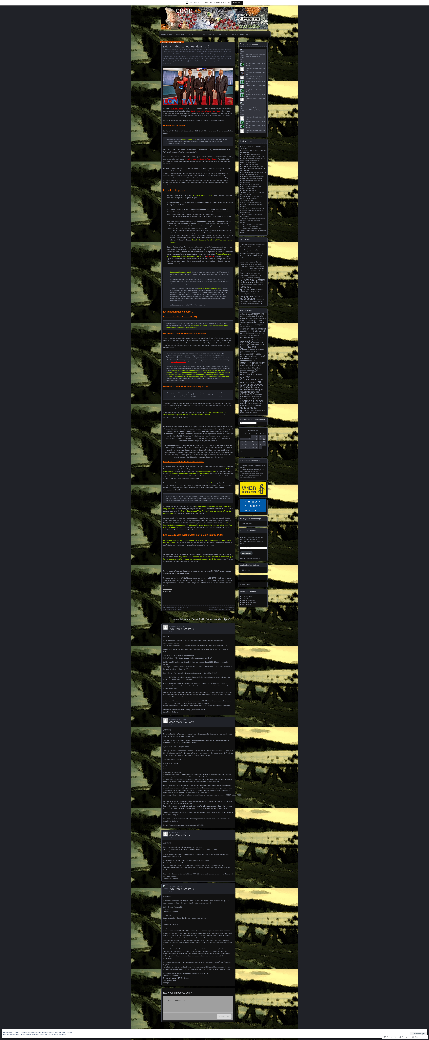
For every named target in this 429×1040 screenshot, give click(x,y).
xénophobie (251, 406)
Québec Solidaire (245, 399)
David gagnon (253, 326)
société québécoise (225, 49)
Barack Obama (244, 316)
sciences (243, 296)
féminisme (260, 340)
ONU (259, 273)
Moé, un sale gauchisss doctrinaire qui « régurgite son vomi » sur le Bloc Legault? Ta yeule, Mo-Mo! (253, 160)
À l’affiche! (193, 34)
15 (253, 442)
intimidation (256, 342)
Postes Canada (168, 61)
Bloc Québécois (197, 51)
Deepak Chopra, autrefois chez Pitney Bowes (201, 159)
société (249, 296)
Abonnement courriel (248, 530)
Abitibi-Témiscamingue (248, 244)
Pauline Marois (247, 389)
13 (246, 442)
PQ (251, 396)
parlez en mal (257, 275)
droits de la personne (249, 333)
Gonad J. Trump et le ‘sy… (254, 79)
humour (259, 262)
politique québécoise (247, 288)
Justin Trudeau (173, 56)
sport (263, 299)
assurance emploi (173, 51)
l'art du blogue (250, 266)
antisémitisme (258, 314)
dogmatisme (245, 329)
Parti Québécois (249, 387)
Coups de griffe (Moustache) (173, 34)
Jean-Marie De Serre (181, 628)
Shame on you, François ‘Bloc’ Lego (253, 156)
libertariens (253, 356)
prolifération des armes (180, 61)
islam (242, 264)
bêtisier (249, 247)
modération (255, 361)
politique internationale (246, 284)
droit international (179, 54)
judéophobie (244, 354)
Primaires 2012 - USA (251, 291)
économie (245, 303)
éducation (252, 303)
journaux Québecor (246, 352)
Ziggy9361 (249, 64)
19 (242, 444)
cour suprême (244, 326)
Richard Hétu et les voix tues (251, 154)
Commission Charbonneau (247, 324)
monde (253, 271)
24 (260, 444)
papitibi (170, 42)
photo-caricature (200, 49)
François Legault (252, 340)
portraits (243, 291)
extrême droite (252, 335)
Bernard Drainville (256, 316)
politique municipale (258, 284)
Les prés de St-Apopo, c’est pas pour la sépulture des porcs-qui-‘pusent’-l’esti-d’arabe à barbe (252, 210)
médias (247, 273)
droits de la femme (191, 54)
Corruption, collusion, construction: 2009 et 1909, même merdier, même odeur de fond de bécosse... (251, 476)
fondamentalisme (246, 338)
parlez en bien (250, 275)
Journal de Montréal (257, 350)
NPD (198, 58)
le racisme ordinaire (256, 269)
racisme (256, 398)
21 (249, 444)
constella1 (249, 72)
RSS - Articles (246, 584)
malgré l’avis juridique (178, 362)
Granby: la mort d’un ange (250, 164)
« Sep (242, 452)
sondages (258, 299)
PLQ (252, 394)
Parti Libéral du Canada (224, 58)
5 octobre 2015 (178, 42)
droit (254, 255)
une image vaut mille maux (256, 301)
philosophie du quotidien (253, 277)
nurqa (202, 58)
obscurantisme (249, 374)
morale (258, 271)
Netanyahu (243, 370)
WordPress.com (247, 604)
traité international (220, 61)
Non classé (254, 273)
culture (249, 255)
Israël (246, 264)
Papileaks (243, 275)
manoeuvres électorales (203, 56)
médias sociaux (245, 368)
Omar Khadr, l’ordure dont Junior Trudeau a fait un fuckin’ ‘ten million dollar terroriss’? (253, 231)
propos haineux (257, 396)
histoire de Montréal (254, 260)
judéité (260, 264)
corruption (259, 325)
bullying (252, 318)
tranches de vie (244, 301)
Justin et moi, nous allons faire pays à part (206, 111)
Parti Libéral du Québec (251, 383)
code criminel (257, 322)
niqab (176, 58)
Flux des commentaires (249, 602)
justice (243, 266)
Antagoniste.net (246, 314)
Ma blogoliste (208, 34)
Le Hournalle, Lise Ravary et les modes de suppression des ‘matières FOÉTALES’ (251, 198)
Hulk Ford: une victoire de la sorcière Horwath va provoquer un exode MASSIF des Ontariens (252, 168)
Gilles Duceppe (211, 54)
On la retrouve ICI (247, 524)
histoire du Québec (250, 262)
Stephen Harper (199, 61)
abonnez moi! (246, 553)
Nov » (246, 452)
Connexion (245, 598)
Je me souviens (253, 264)
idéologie (246, 342)
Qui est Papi (223, 34)
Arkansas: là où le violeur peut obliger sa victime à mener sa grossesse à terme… (252, 221)
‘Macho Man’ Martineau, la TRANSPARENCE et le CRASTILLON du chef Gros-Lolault (252, 192)
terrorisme (243, 403)
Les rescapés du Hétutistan (250, 184)
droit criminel (259, 331)
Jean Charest (248, 348)
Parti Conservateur (210, 58)
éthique (259, 303)
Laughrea (243, 356)
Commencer (237, 3)
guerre (255, 257)
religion (246, 294)
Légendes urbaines (246, 271)
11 (264, 439)
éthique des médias (185, 51)
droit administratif (168, 54)
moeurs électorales (226, 56)
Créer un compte (247, 596)
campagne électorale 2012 (251, 251)
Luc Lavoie (192, 56)
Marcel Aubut (216, 56)
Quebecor (191, 61)
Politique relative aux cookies (57, 1034)
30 (256, 447)
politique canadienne (212, 49)
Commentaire (224, 1016)
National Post (256, 368)
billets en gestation (240, 34)
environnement (249, 257)
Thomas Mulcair (209, 61)
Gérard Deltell (201, 54)
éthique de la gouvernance (248, 409)
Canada (252, 253)
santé (260, 294)
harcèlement (220, 54)
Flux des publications (248, 600)
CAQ (257, 318)
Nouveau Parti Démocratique (188, 58)
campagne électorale (188, 49)
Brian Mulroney (207, 51)
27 (246, 447)
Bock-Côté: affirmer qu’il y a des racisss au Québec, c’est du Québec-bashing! (251, 204)
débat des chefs (217, 51)
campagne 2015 (176, 49)
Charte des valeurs (250, 320)
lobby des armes (183, 56)
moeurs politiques (168, 58)
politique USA (260, 290)
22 (253, 444)
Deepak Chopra (227, 51)
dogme (254, 329)
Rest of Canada (254, 294)
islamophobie (247, 344)
